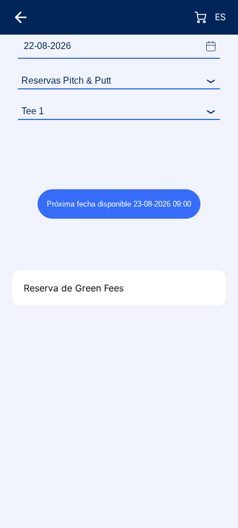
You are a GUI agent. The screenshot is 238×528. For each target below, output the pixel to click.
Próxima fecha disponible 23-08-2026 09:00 (119, 204)
